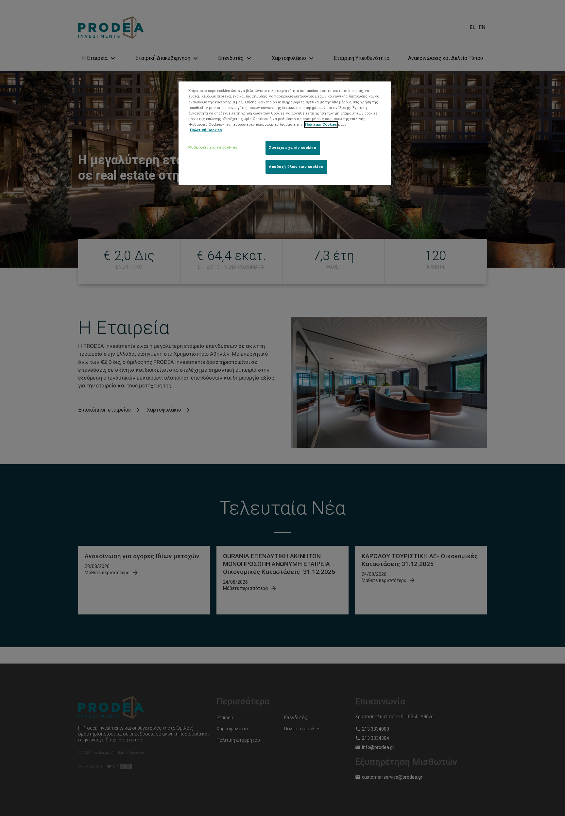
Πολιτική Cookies (321, 124)
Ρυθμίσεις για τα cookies (213, 147)
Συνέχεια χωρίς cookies (293, 147)
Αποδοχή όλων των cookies (296, 166)
